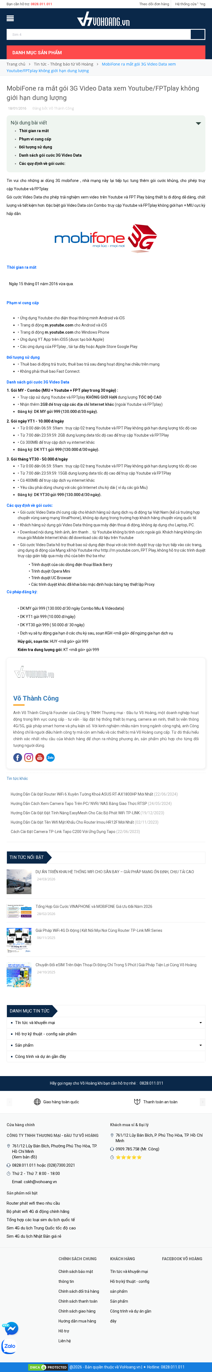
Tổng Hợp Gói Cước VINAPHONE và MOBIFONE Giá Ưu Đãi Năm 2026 (94, 906)
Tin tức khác (17, 778)
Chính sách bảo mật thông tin (76, 1276)
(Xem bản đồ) (24, 1157)
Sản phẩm (24, 1045)
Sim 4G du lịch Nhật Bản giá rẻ (34, 1236)
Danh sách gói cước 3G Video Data (50, 155)
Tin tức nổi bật (27, 857)
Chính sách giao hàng (77, 1311)
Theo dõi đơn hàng (154, 4)
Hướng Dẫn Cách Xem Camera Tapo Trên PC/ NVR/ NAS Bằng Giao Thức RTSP (91, 803)
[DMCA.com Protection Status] (48, 1367)
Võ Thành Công (36, 698)
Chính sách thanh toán (78, 1301)
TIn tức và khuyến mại (35, 1022)
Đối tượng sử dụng (35, 147)
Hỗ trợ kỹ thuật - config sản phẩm (45, 1033)
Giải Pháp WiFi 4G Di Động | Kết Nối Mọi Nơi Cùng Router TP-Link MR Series (99, 930)
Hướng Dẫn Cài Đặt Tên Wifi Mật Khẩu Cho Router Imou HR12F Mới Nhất (84, 822)
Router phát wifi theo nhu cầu (33, 1203)
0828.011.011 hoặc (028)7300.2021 (43, 1165)
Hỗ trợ (64, 1331)
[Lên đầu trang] (196, 1338)
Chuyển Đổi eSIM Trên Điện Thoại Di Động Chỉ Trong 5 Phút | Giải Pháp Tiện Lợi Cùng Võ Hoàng (116, 965)
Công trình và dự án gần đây (40, 1056)
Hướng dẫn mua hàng (77, 1321)
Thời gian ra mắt (34, 131)
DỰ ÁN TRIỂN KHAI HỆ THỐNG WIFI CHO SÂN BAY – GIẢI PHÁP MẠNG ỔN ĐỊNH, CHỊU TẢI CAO (115, 872)
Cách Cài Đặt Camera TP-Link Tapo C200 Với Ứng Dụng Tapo (75, 831)
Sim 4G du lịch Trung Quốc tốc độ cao (41, 1228)
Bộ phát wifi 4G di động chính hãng (38, 1211)
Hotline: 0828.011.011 (166, 1367)
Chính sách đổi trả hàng (79, 1291)
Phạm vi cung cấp (35, 139)
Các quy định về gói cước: (42, 163)
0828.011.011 (41, 4)
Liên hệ (65, 1341)
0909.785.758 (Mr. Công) (137, 1149)
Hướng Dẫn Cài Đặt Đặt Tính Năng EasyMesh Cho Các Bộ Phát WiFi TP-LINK (87, 813)
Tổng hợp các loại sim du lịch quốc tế (41, 1219)
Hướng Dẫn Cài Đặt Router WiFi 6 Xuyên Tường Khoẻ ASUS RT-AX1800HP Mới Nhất (94, 794)
